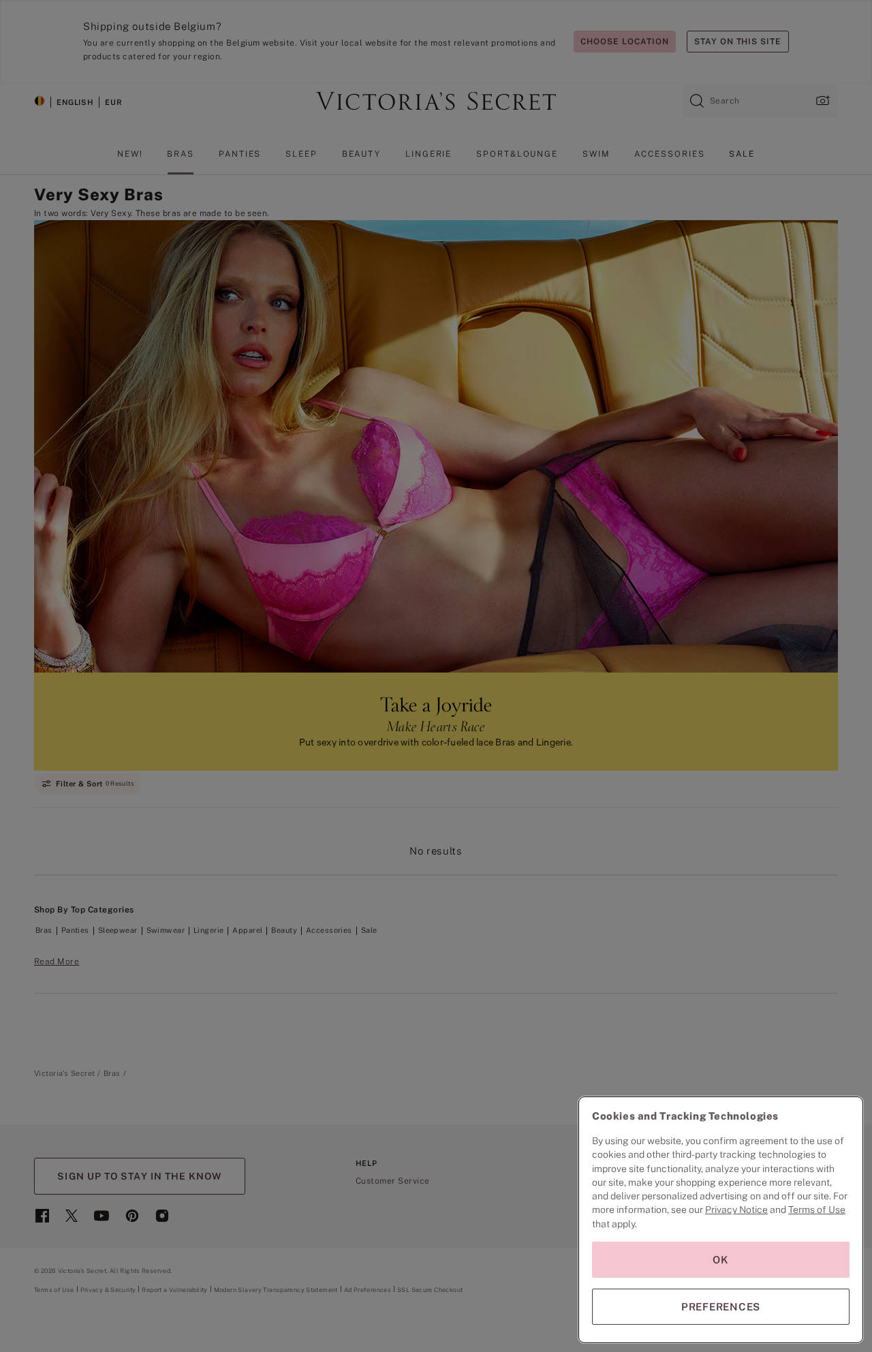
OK (721, 1259)
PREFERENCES (720, 1306)
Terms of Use (816, 1209)
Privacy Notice (736, 1209)
